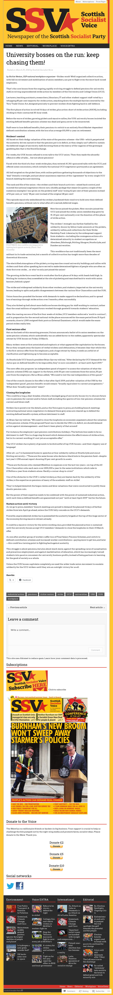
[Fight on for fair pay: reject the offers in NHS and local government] (37, 961)
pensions (32, 594)
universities (81, 594)
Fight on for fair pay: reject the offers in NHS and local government (43, 961)
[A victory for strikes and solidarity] (37, 950)
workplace (13, 599)
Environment (14, 899)
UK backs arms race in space (21, 956)
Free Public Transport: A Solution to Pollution (23, 909)
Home (9, 46)
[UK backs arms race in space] (11, 959)
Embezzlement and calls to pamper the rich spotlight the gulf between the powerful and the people (94, 924)
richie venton (47, 594)
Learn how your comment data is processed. (66, 658)
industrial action (16, 594)
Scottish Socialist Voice (43, 70)
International (65, 899)
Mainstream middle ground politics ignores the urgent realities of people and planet (17, 935)
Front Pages (101, 2)
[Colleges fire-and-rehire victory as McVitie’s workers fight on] (37, 924)
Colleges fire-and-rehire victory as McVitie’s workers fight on (43, 924)
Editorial (32, 46)
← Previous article (17, 607)
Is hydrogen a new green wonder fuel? (23, 947)
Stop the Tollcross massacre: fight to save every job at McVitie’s (43, 937)
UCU (69, 594)
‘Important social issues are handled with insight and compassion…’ (68, 934)
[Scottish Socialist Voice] (56, 22)
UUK (100, 594)
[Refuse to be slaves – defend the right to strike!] (37, 911)
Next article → (97, 607)
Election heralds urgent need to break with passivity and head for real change (94, 940)
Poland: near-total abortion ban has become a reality (69, 948)
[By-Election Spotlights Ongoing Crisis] (88, 911)
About (78, 2)
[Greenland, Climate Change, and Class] (11, 921)
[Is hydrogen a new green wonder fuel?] (11, 950)
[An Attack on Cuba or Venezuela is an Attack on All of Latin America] (62, 911)
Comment (95, 650)
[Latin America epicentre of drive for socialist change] (62, 961)
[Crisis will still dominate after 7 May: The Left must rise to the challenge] (88, 955)
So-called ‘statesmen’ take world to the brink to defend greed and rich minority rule (94, 971)
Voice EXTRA (40, 899)
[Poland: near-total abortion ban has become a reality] (62, 948)
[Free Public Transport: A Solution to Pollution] (11, 911)
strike (60, 594)
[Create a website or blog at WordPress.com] (22, 991)
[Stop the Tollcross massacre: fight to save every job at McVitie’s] (37, 937)
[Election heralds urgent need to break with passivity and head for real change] (88, 939)
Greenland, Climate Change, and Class (22, 920)
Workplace (49, 46)
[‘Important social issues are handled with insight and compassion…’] (62, 935)
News (19, 46)
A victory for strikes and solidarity (49, 949)
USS (93, 594)
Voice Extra (68, 46)
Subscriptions (88, 2)
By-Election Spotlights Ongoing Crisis (100, 909)
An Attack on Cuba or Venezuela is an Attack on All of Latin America (69, 910)
